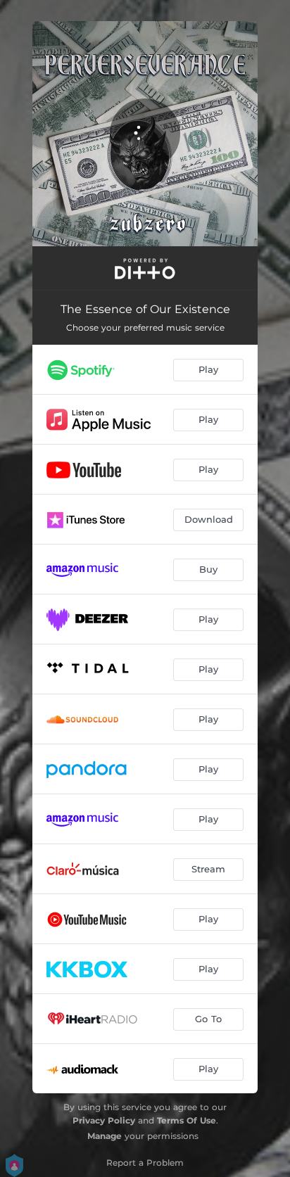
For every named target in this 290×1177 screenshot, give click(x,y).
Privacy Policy (103, 1120)
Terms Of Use (186, 1120)
